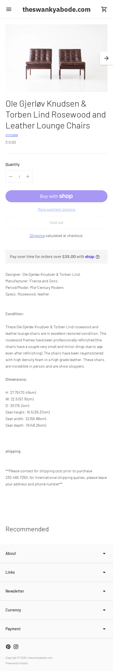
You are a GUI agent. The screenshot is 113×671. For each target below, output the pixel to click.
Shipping (37, 235)
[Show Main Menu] (9, 9)
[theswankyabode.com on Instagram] (16, 646)
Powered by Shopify (16, 663)
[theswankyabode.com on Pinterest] (8, 646)
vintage (11, 134)
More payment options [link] (56, 209)
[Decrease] (11, 176)
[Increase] (28, 176)
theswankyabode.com (39, 657)
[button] (106, 58)
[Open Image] (56, 58)
